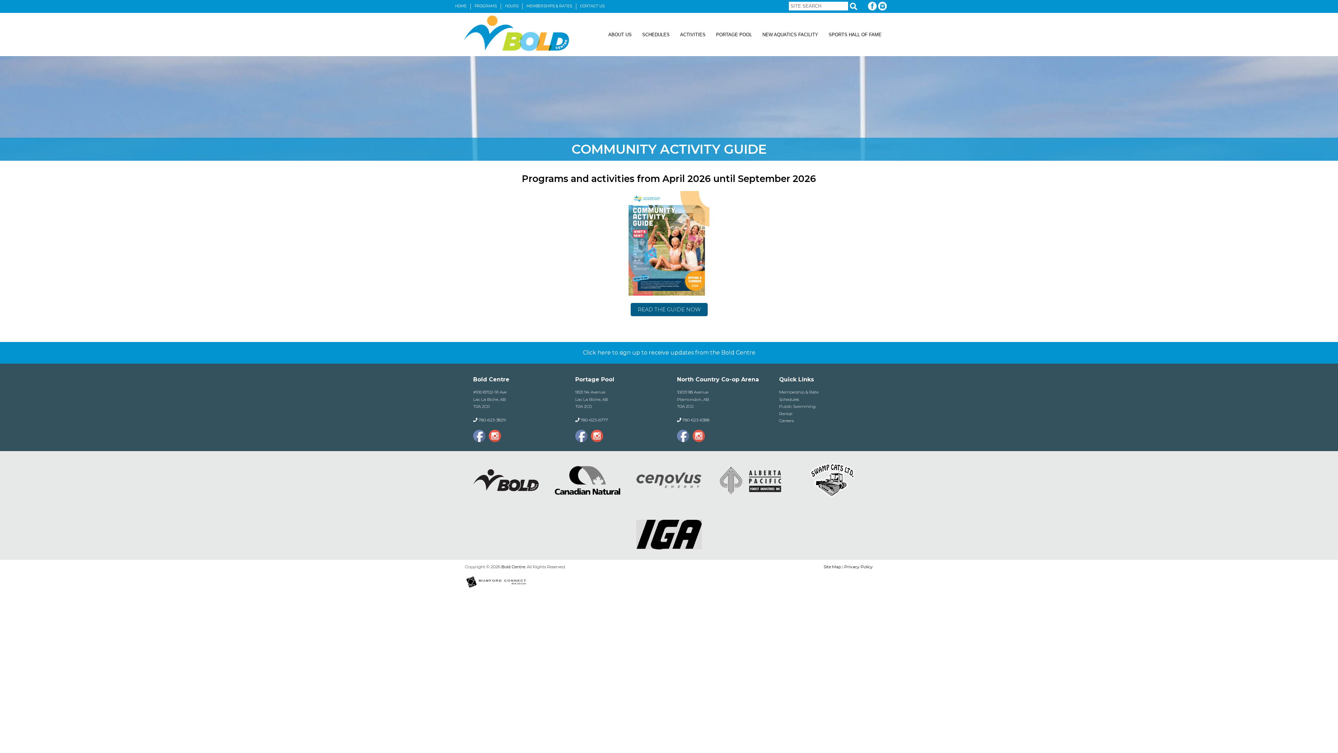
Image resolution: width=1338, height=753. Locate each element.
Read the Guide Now (669, 309)
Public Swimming (797, 406)
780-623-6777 (594, 420)
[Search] (853, 6)
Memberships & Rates (549, 6)
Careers (786, 420)
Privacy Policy (858, 566)
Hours (511, 6)
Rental (785, 413)
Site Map (832, 566)
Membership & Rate (798, 392)
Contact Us (592, 6)
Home (461, 6)
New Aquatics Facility (790, 34)
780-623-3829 (492, 420)
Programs (486, 6)
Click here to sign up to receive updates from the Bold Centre (669, 352)
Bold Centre (513, 566)
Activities (693, 34)
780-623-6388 (695, 420)
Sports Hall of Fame (855, 34)
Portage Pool (734, 34)
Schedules (656, 34)
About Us (620, 34)
